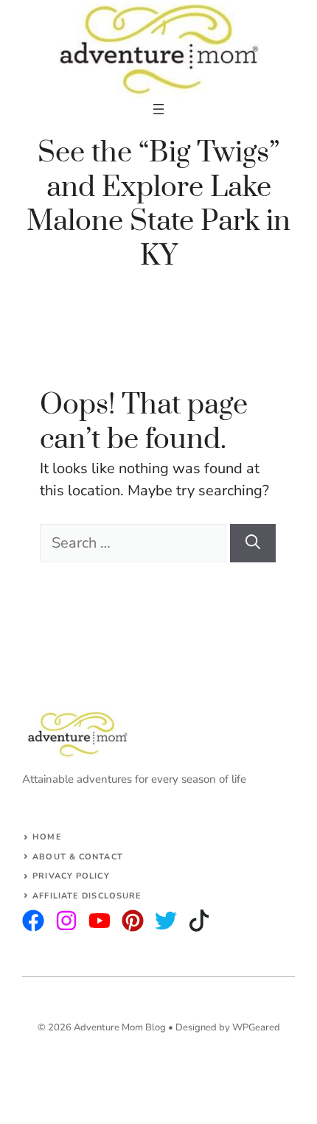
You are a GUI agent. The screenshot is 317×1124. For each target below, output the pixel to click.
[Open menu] (158, 109)
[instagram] (33, 921)
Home (46, 836)
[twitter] (66, 921)
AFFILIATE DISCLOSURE (87, 895)
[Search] (253, 543)
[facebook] (99, 921)
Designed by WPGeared (227, 1027)
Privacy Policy (70, 876)
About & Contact (77, 856)
